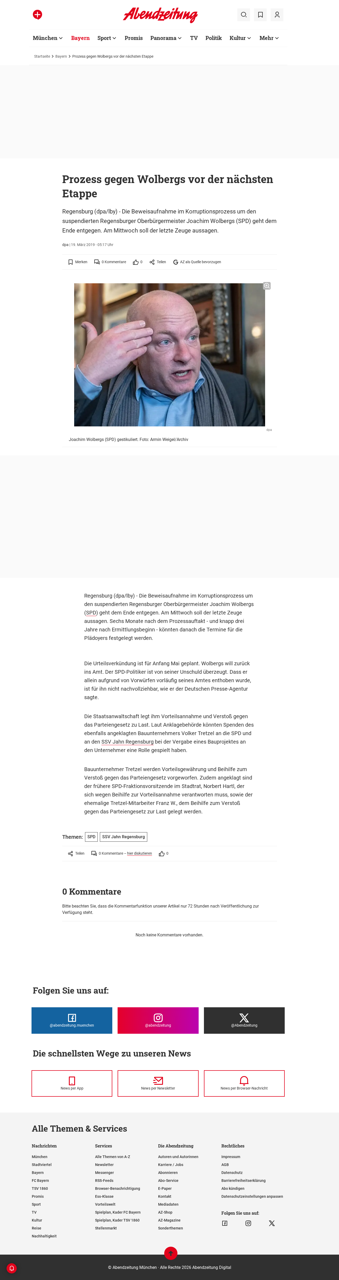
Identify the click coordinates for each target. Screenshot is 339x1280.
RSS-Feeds (104, 1180)
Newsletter (104, 1165)
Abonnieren (168, 1172)
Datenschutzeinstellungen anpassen (252, 1196)
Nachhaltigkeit (44, 1236)
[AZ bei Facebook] (224, 1223)
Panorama (163, 37)
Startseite (42, 56)
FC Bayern (40, 1180)
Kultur (238, 37)
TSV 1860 (40, 1188)
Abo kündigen (232, 1188)
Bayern (80, 37)
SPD (91, 612)
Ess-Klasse (104, 1196)
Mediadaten (168, 1204)
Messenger (104, 1172)
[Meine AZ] (277, 14)
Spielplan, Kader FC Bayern (118, 1212)
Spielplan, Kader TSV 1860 (117, 1220)
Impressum (230, 1157)
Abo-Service (168, 1180)
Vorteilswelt (105, 1204)
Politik (214, 37)
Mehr (267, 37)
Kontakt (164, 1196)
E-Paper (165, 1188)
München (45, 37)
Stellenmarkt (106, 1228)
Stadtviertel (42, 1165)
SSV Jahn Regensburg (127, 742)
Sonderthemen (170, 1228)
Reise (36, 1228)
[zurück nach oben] (171, 1256)
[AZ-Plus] (37, 15)
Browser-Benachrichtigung (117, 1188)
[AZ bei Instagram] (248, 1223)
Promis (134, 37)
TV (194, 37)
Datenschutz (232, 1172)
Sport (104, 37)
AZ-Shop (165, 1212)
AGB (225, 1165)
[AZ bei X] (272, 1223)
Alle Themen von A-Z (112, 1157)
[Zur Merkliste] (260, 14)
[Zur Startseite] (160, 22)
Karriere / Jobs (170, 1165)
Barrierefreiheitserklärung (243, 1180)
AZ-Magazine (169, 1220)
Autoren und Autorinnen (178, 1157)
